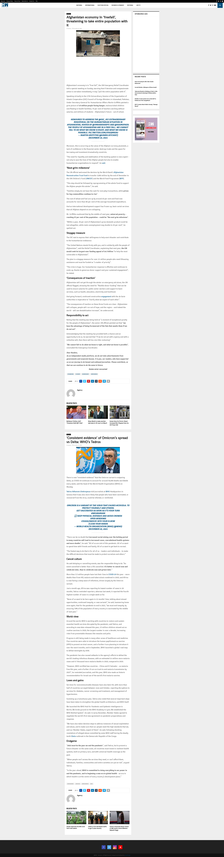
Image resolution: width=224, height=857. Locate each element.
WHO (108, 491)
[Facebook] (209, 5)
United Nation (94, 374)
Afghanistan (70, 374)
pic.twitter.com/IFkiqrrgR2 (103, 132)
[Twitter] (211, 5)
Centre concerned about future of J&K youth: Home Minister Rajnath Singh (119, 828)
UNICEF (89, 178)
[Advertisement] (98, 71)
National (79, 5)
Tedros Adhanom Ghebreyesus (78, 491)
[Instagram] (213, 5)
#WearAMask (98, 513)
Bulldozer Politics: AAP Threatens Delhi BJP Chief (74, 422)
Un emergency (85, 374)
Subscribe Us (25, 1)
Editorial (130, 5)
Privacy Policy (10, 1)
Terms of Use (17, 1)
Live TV (138, 5)
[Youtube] (215, 5)
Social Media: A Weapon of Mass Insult (146, 87)
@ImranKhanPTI (100, 124)
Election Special (103, 5)
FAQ (36, 1)
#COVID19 (121, 505)
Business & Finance (118, 5)
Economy (78, 374)
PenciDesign (127, 855)
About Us (3, 1)
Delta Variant (70, 783)
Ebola (73, 736)
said (103, 163)
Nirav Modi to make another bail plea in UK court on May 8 (97, 422)
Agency (69, 28)
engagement (106, 296)
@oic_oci (104, 119)
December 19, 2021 (98, 138)
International (89, 5)
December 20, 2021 (98, 529)
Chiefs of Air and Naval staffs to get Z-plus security (97, 827)
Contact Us (31, 1)
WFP (121, 178)
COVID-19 (112, 574)
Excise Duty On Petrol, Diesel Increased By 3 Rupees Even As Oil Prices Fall (119, 423)
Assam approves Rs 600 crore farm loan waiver (75, 827)
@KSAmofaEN (122, 124)
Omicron (78, 783)
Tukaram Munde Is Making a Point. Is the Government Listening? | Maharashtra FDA (146, 93)
